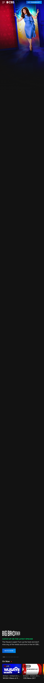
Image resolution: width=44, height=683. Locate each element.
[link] (34, 2)
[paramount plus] (10, 2)
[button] (3, 2)
